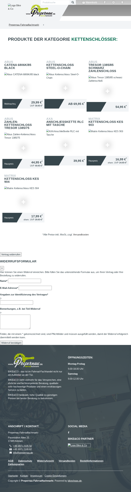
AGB (10, 460)
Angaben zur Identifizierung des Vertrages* (24, 294)
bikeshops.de (75, 480)
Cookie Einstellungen (55, 475)
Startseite (13, 475)
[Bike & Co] (79, 445)
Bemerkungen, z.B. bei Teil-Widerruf (20, 308)
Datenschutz (25, 460)
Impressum (36, 475)
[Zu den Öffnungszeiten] (113, 2)
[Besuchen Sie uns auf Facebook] (104, 2)
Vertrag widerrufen (10, 254)
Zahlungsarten (16, 464)
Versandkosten (81, 234)
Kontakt (24, 475)
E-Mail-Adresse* (9, 288)
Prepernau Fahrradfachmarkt (24, 24)
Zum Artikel (24, 81)
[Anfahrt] (122, 2)
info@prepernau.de (23, 452)
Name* (3, 281)
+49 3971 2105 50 (22, 446)
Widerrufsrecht (45, 460)
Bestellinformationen (91, 460)
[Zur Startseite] (40, 10)
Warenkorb (91, 2)
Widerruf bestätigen (11, 342)
